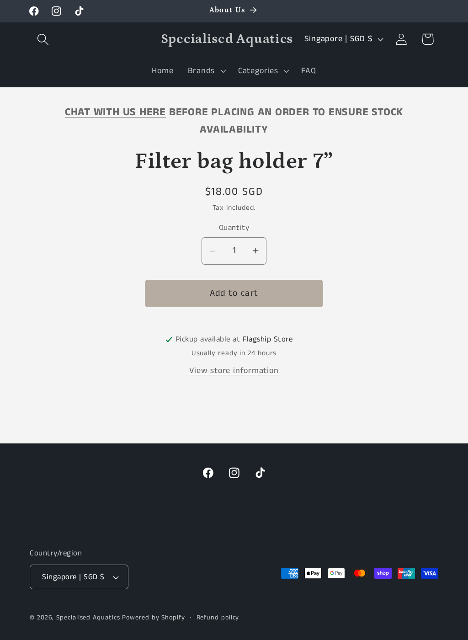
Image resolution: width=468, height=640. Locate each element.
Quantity (234, 228)
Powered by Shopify (153, 617)
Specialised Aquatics (88, 617)
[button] (43, 39)
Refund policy (218, 617)
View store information (233, 371)
